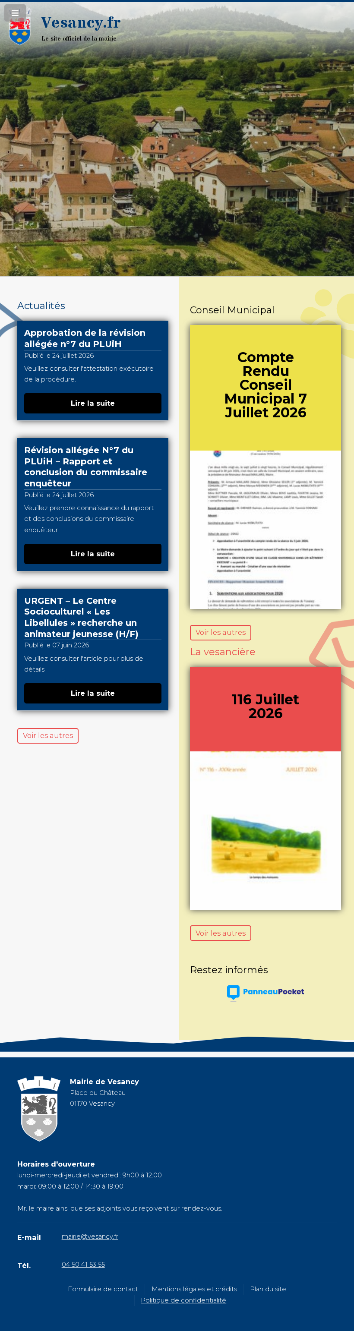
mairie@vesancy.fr (90, 1236)
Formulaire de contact (103, 1289)
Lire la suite (93, 403)
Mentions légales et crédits (194, 1289)
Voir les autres (48, 735)
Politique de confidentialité (183, 1300)
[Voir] (265, 530)
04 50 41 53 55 (83, 1264)
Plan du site (268, 1289)
